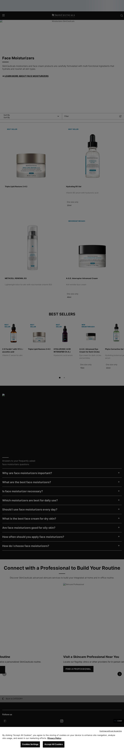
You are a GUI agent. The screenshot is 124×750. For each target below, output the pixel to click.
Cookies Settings (30, 744)
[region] (62, 738)
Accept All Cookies (53, 744)
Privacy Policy (54, 738)
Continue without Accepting (111, 731)
